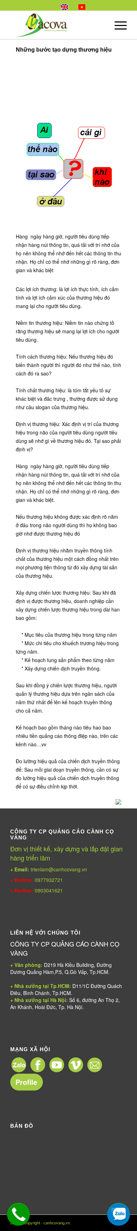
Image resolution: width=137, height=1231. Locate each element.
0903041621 (49, 890)
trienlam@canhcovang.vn (48, 869)
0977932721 (48, 879)
